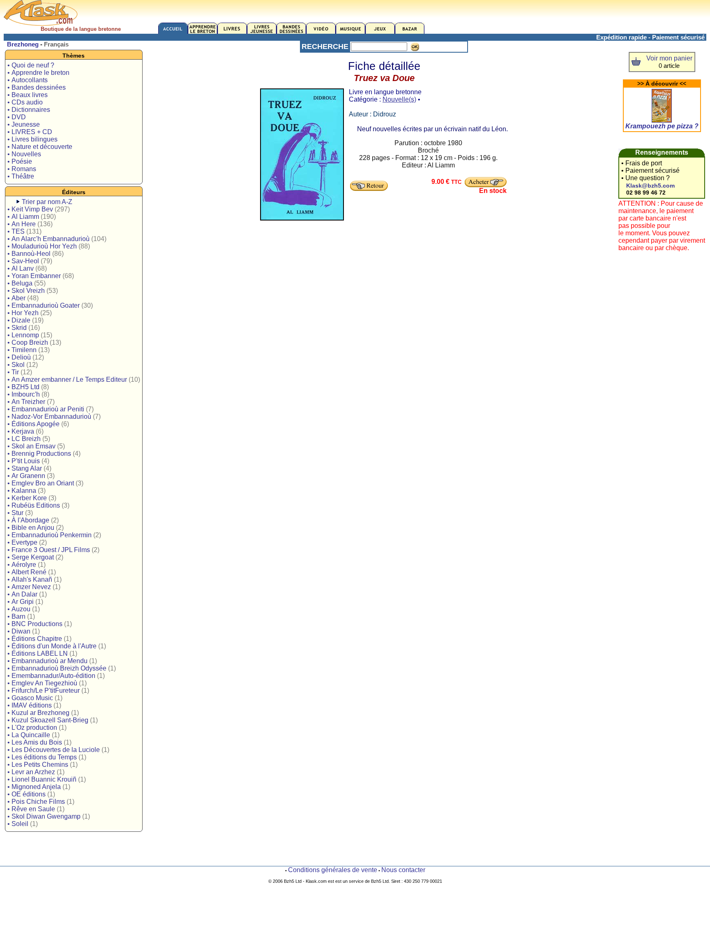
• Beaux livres (27, 94)
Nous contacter (403, 869)
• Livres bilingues (32, 139)
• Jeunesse (23, 124)
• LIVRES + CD (29, 131)
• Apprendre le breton (38, 72)
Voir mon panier (669, 58)
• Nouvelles (24, 154)
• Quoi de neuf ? (30, 65)
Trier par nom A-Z (47, 201)
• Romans (21, 168)
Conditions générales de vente (332, 869)
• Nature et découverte (39, 146)
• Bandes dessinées (36, 87)
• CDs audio (25, 102)
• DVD (16, 117)
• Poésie (19, 161)
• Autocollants (27, 80)
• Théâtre (20, 176)
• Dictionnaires (28, 109)
